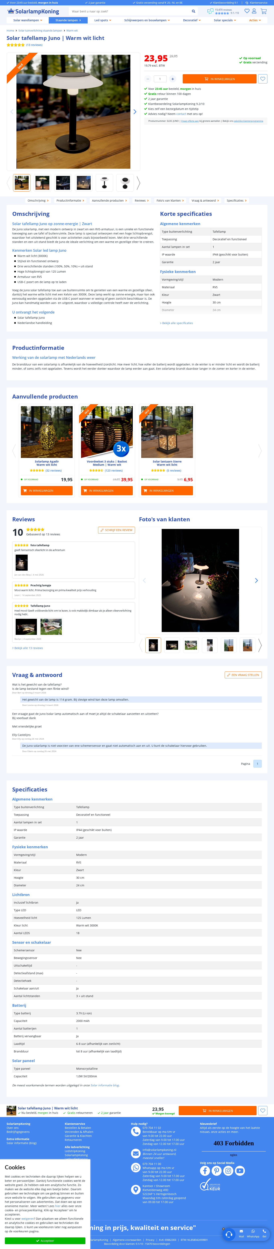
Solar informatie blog (104, 1085)
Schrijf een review (118, 530)
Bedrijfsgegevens (18, 1132)
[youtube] (240, 1171)
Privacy (150, 1240)
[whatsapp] (136, 1167)
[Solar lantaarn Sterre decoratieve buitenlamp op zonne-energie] (167, 432)
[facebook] (205, 1171)
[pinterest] (217, 1171)
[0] (263, 11)
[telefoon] (136, 1131)
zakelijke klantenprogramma (248, 121)
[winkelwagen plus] (172, 78)
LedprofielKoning (76, 1159)
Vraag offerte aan (190, 121)
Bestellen (71, 1128)
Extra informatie (18, 1139)
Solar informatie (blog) (22, 1143)
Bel (264, 1236)
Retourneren (73, 1140)
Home (10, 30)
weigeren (27, 1219)
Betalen (86, 1128)
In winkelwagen (223, 79)
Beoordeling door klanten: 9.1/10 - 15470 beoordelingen (137, 1244)
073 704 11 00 (152, 1164)
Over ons (13, 1128)
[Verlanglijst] (247, 11)
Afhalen (88, 1132)
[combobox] (129, 11)
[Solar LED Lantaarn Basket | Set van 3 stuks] (107, 432)
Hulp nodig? (139, 1124)
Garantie (70, 1136)
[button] (133, 112)
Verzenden (72, 1132)
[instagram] (228, 1171)
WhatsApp (253, 1236)
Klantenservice (258, 2)
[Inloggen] (254, 11)
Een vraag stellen (245, 675)
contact (181, 114)
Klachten (86, 1136)
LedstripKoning (75, 1151)
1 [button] (257, 764)
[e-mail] (136, 1153)
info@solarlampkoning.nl (159, 1150)
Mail (241, 1236)
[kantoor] (136, 1189)
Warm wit (72, 30)
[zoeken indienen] (193, 11)
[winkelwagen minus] (147, 78)
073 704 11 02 (152, 1128)
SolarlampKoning (18, 1124)
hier (58, 1206)
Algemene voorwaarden (127, 1240)
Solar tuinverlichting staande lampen (40, 30)
